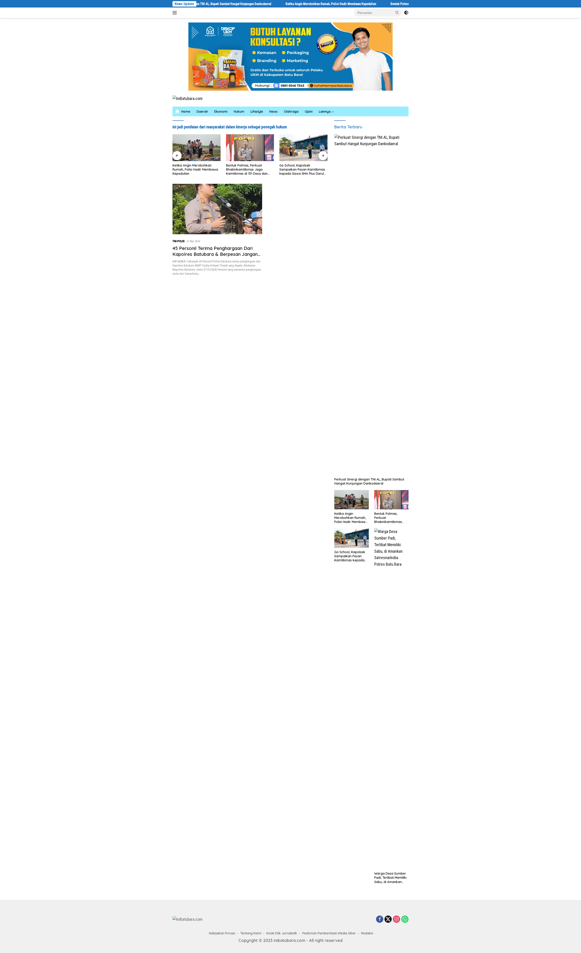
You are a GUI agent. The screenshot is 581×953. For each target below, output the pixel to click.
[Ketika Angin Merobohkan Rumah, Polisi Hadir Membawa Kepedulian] (351, 499)
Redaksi (367, 933)
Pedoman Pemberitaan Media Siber (329, 933)
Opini (309, 111)
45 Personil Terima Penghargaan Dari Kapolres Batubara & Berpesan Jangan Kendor (215, 254)
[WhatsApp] (405, 919)
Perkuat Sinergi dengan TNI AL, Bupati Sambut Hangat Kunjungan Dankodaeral (369, 481)
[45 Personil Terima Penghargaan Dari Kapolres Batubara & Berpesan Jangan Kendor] (217, 209)
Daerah (202, 111)
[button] (397, 12)
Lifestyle (257, 111)
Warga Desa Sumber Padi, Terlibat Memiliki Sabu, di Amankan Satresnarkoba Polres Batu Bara (300, 169)
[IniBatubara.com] (187, 98)
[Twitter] (388, 919)
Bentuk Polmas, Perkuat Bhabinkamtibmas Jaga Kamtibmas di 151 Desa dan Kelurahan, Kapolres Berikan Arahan (195, 169)
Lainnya (325, 111)
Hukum (239, 111)
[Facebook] (379, 919)
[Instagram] (396, 919)
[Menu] (175, 13)
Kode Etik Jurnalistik (281, 933)
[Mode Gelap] (406, 13)
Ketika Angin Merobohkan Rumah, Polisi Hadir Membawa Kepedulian (295, 4)
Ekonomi (220, 111)
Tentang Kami (250, 933)
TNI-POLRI (178, 241)
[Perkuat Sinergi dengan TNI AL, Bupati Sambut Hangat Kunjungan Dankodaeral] (371, 304)
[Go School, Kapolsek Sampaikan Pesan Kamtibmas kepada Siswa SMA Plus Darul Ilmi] (251, 147)
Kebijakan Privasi (222, 933)
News (273, 111)
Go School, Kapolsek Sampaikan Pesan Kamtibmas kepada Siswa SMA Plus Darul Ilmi (250, 169)
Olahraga (291, 111)
